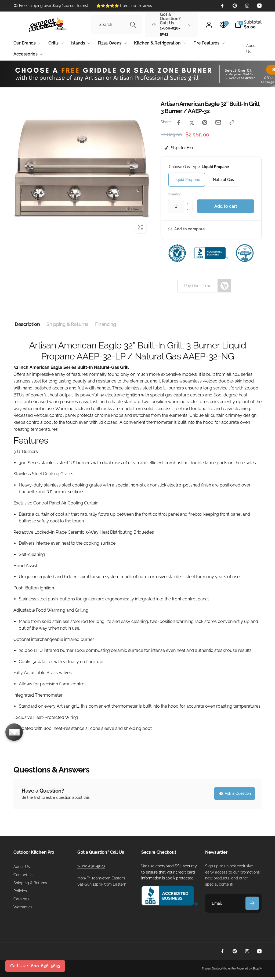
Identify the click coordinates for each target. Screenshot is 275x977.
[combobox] (116, 24)
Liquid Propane (186, 179)
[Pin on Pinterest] (204, 122)
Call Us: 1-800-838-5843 (35, 965)
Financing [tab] (105, 324)
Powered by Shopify (249, 968)
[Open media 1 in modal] (81, 168)
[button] (248, 24)
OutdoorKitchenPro (224, 968)
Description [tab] (27, 324)
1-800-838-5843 (91, 866)
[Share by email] (218, 122)
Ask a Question (237, 793)
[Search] (133, 24)
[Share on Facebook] (179, 122)
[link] (50, 6)
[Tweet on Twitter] (191, 122)
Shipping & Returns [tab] (67, 324)
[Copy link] (231, 122)
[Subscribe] (252, 903)
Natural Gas (223, 179)
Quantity (174, 194)
